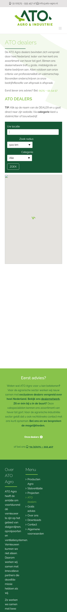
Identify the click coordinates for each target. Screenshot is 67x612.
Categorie (27, 152)
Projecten (33, 492)
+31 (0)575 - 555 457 (22, 3)
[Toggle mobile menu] (60, 28)
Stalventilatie (33, 488)
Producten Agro (33, 481)
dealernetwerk (50, 398)
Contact (32, 524)
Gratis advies (31, 508)
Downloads (33, 520)
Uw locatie (13, 126)
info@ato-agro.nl (48, 3)
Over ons (32, 515)
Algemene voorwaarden (33, 531)
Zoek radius (26, 139)
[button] (33, 216)
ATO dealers (31, 499)
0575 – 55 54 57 (48, 90)
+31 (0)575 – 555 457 (41, 446)
